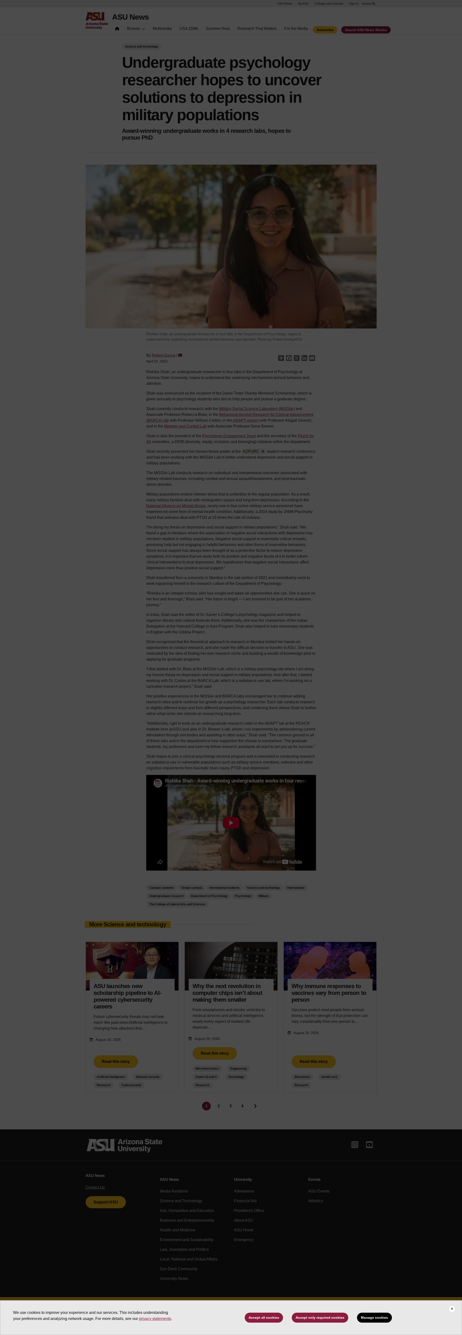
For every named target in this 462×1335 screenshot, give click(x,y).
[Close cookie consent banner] (452, 1309)
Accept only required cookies (320, 1317)
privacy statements (155, 1319)
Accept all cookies (264, 1317)
